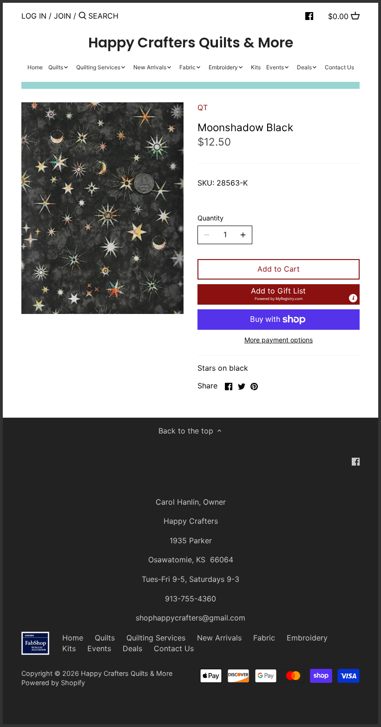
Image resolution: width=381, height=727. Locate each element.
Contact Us (174, 648)
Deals (132, 648)
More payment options (278, 339)
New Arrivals (219, 637)
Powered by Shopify (53, 683)
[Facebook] (309, 15)
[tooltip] (353, 298)
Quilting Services (155, 637)
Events (99, 648)
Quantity (210, 218)
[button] (278, 294)
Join (62, 15)
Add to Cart (278, 268)
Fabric (264, 637)
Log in (33, 15)
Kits (69, 648)
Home (72, 637)
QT (202, 107)
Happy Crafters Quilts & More (190, 43)
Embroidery (307, 637)
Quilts (105, 637)
